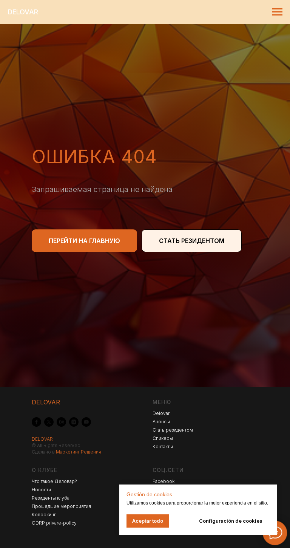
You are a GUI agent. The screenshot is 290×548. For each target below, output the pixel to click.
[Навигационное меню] (277, 12)
